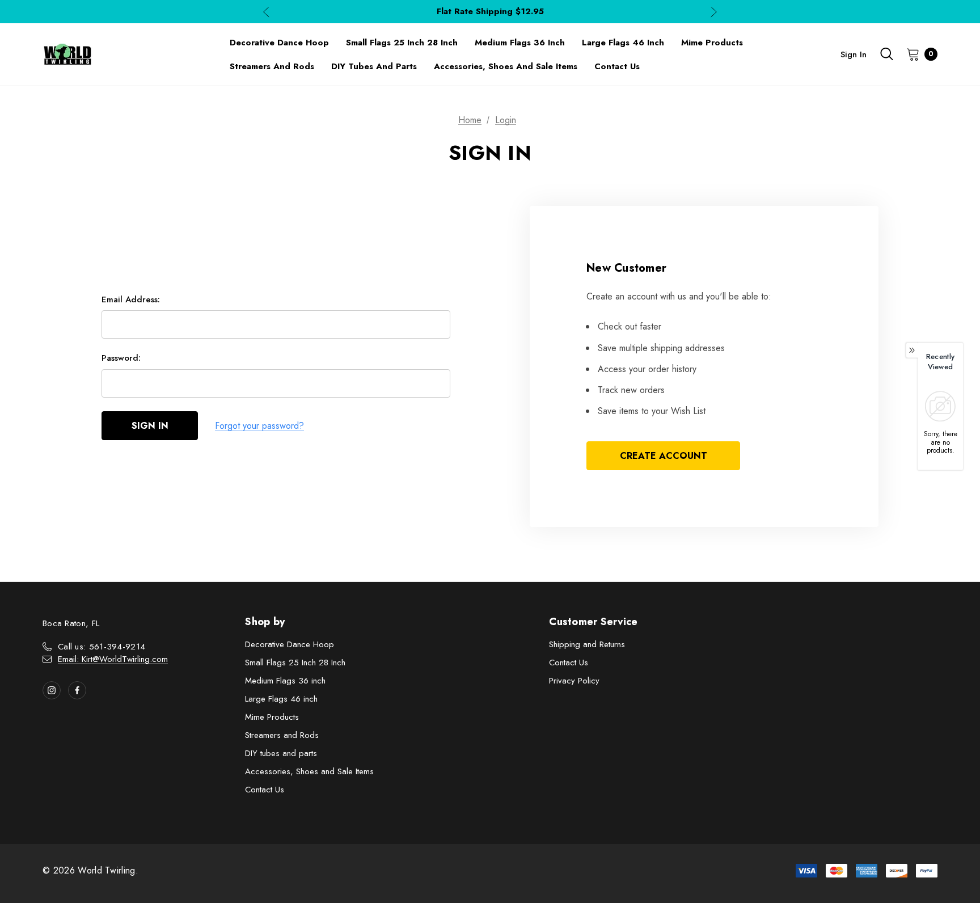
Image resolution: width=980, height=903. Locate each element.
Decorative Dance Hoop (289, 644)
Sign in (853, 54)
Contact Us (264, 789)
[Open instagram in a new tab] (52, 690)
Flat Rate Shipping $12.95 (490, 11)
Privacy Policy (574, 680)
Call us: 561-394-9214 (101, 646)
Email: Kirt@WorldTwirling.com (113, 659)
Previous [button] (266, 11)
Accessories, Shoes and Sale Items (309, 771)
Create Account (663, 455)
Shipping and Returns (587, 644)
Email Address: (131, 299)
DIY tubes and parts (281, 753)
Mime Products (272, 717)
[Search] (886, 53)
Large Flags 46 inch (281, 699)
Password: (121, 358)
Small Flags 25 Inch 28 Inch (295, 662)
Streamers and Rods (282, 735)
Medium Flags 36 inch (285, 680)
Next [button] (714, 11)
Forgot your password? (259, 425)
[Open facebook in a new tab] (77, 690)
